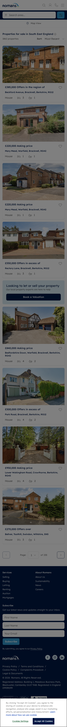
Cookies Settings (20, 721)
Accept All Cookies (43, 721)
